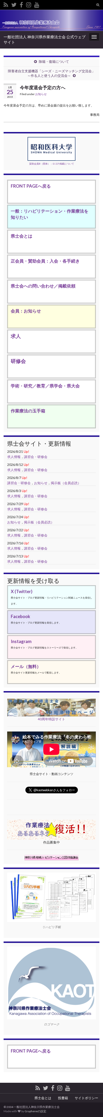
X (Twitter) (21, 591)
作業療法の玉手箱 (28, 410)
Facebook (20, 616)
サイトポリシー (86, 1098)
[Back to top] (92, 1089)
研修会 (18, 361)
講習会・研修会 (35, 457)
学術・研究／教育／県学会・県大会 (45, 385)
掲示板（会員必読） (66, 483)
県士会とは (21, 236)
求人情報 (14, 457)
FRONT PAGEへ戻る (31, 186)
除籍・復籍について (54, 61)
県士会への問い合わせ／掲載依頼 (43, 285)
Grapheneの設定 (35, 1111)
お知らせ (41, 94)
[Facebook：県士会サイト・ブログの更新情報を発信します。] (21, 3)
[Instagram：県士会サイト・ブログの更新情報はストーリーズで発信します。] (28, 3)
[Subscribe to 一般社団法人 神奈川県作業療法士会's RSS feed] (6, 3)
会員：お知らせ (26, 310)
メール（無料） (26, 666)
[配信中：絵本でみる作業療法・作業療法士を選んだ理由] (36, 3)
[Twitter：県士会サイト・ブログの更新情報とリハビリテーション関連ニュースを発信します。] (14, 3)
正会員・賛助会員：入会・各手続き (45, 260)
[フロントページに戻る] (51, 20)
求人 (16, 336)
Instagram (21, 641)
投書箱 (63, 1098)
